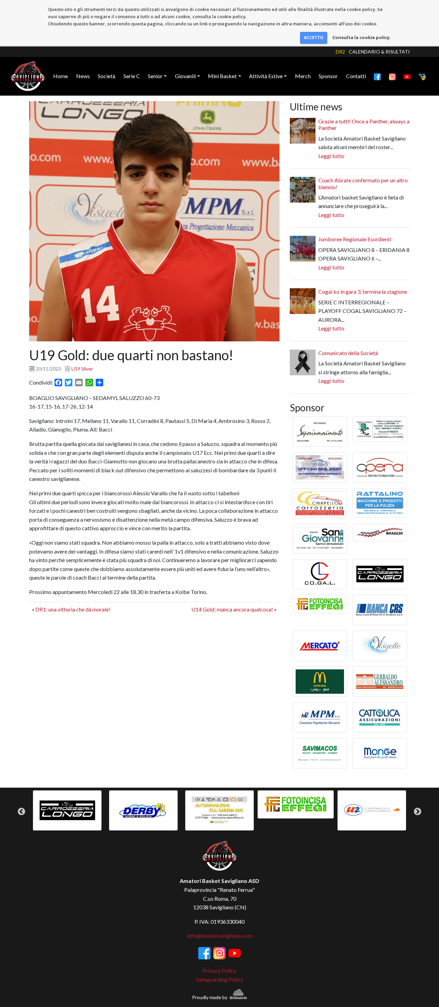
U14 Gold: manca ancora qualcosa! (232, 609)
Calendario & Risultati (379, 51)
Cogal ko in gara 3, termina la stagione (362, 291)
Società (106, 76)
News (83, 76)
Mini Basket (222, 76)
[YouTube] (407, 76)
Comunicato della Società (348, 353)
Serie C (131, 76)
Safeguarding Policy (219, 979)
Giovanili (185, 76)
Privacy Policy (219, 970)
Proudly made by (210, 997)
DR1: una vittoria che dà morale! (72, 609)
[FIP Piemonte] (422, 76)
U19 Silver (82, 369)
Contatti (356, 76)
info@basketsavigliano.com (219, 935)
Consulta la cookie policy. (361, 37)
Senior (155, 76)
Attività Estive (266, 76)
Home (60, 76)
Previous (21, 811)
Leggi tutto (331, 156)
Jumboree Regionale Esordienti (354, 239)
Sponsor (328, 76)
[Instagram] (392, 76)
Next (417, 811)
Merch (303, 76)
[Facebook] (377, 76)
